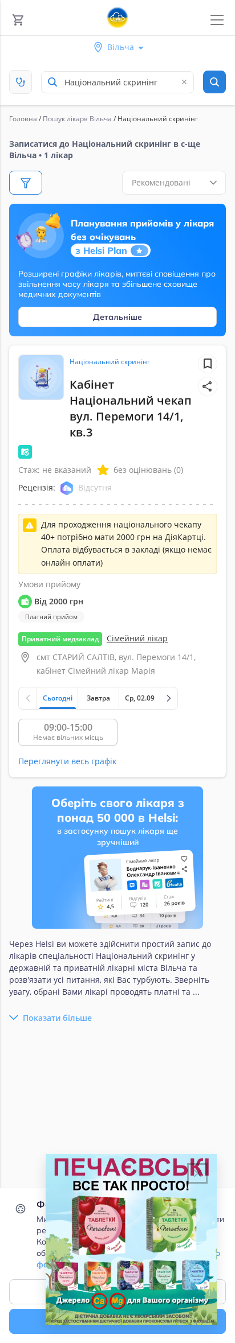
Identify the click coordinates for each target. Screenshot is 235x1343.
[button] (207, 386)
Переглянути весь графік (67, 761)
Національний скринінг (110, 361)
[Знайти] (214, 82)
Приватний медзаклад (60, 639)
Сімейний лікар (137, 638)
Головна (23, 118)
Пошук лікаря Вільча (77, 118)
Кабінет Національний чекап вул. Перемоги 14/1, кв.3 (131, 408)
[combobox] (117, 82)
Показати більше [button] (57, 1017)
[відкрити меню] (217, 20)
